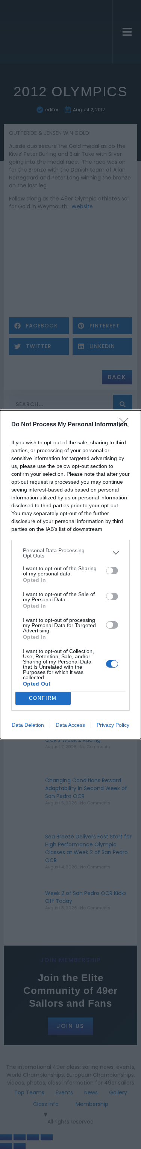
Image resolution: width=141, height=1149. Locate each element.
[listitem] (70, 553)
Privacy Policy (113, 725)
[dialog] (70, 574)
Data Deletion (28, 725)
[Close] (126, 425)
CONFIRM (43, 698)
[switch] (112, 570)
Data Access (70, 725)
